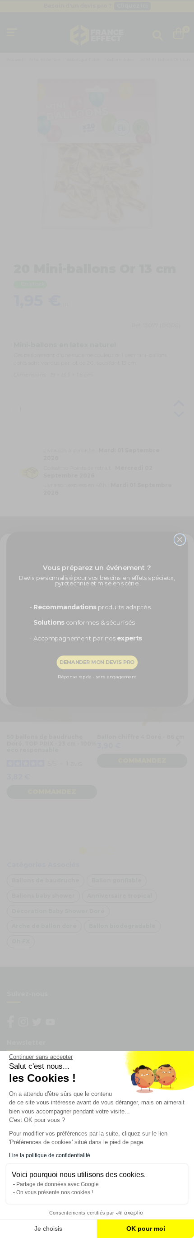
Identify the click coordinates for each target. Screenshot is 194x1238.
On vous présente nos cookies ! (54, 1192)
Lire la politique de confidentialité (49, 1155)
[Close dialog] (179, 539)
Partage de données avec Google (57, 1184)
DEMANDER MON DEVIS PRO (97, 662)
